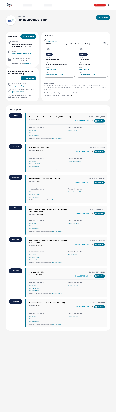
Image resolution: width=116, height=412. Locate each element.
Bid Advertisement (34, 133)
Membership (37, 5)
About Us (80, 5)
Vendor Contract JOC (74, 161)
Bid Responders (34, 135)
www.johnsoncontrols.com (21, 53)
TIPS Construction (59, 5)
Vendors (47, 5)
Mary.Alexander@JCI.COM (54, 74)
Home (19, 5)
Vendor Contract (73, 130)
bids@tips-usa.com (57, 138)
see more (27, 63)
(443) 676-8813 (84, 69)
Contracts (26, 5)
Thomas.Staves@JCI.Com (87, 74)
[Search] (108, 5)
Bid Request (32, 130)
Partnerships (71, 5)
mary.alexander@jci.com (21, 86)
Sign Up (100, 5)
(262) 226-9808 (18, 92)
